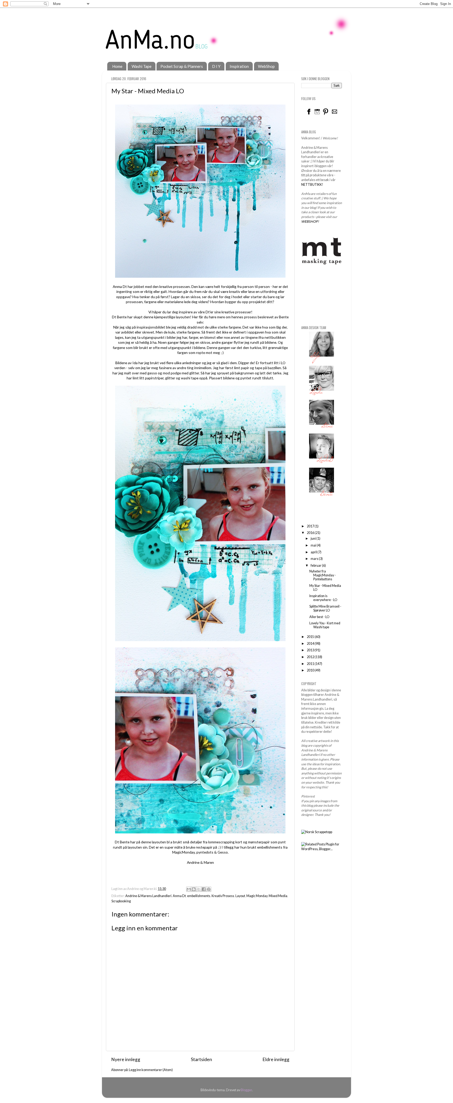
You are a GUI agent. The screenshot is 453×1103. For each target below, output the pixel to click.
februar (316, 565)
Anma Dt (179, 896)
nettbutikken (275, 337)
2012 (311, 657)
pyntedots (204, 852)
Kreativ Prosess (223, 896)
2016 (311, 533)
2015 (311, 637)
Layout (240, 896)
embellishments (198, 896)
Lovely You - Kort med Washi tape (324, 625)
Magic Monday (256, 896)
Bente (284, 317)
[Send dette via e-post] (188, 889)
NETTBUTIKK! (312, 185)
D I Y (216, 66)
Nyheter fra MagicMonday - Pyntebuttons (322, 575)
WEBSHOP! (310, 221)
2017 (311, 526)
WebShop (266, 66)
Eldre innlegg (275, 1059)
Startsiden (201, 1059)
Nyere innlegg (125, 1059)
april (314, 552)
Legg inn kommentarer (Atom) (151, 1070)
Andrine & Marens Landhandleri (148, 896)
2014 (311, 644)
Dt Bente (119, 317)
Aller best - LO (319, 617)
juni (313, 538)
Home (117, 66)
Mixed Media (278, 896)
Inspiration (239, 66)
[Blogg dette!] (193, 889)
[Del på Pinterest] (208, 889)
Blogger (246, 1090)
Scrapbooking (121, 901)
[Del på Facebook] (203, 889)
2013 (311, 650)
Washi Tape (142, 66)
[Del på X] (198, 889)
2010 (311, 670)
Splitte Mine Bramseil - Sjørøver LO (325, 608)
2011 (311, 664)
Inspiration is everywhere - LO (323, 598)
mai (314, 545)
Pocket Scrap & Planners (181, 66)
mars (315, 559)
